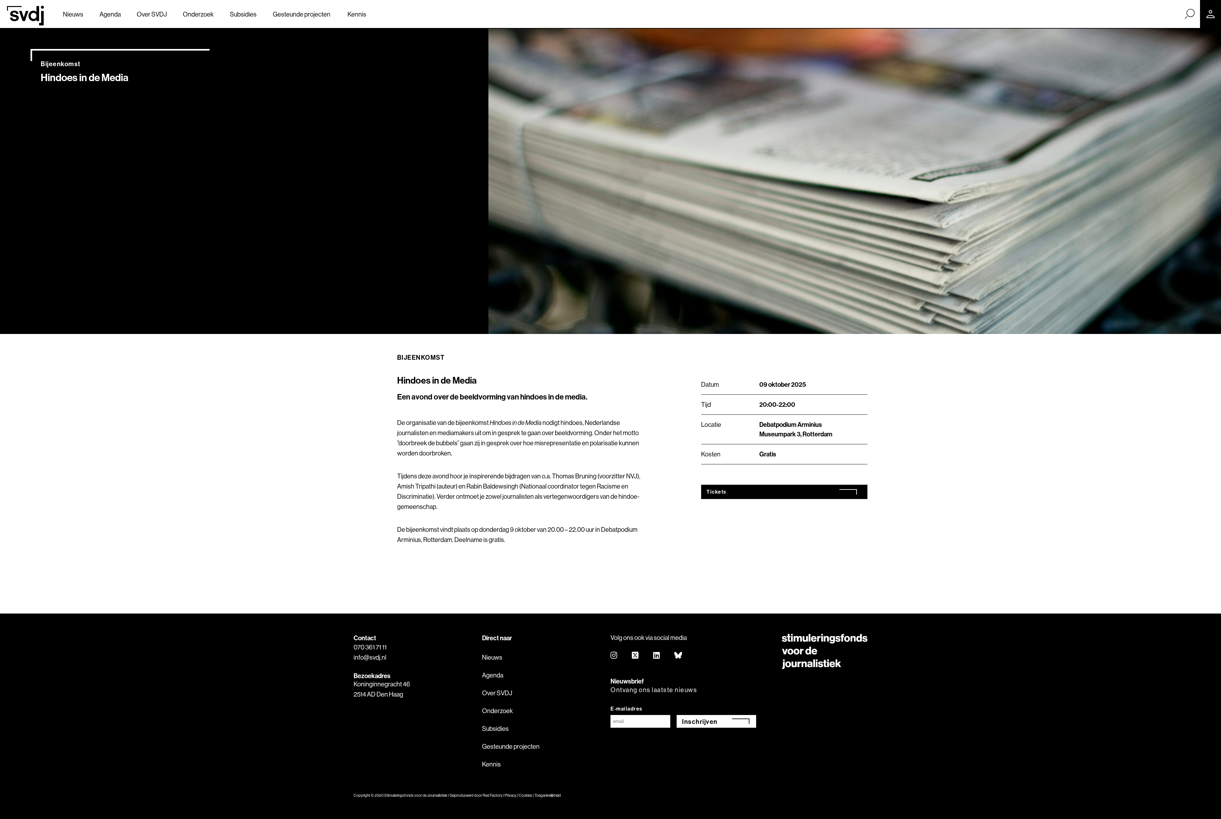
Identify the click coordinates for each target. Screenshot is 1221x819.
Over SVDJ (152, 14)
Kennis (357, 14)
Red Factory (492, 795)
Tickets (717, 492)
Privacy (510, 795)
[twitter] (635, 656)
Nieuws (73, 14)
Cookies (525, 795)
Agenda (110, 14)
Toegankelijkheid (548, 795)
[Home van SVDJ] (25, 15)
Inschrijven (700, 721)
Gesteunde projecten (301, 14)
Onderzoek (198, 14)
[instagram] (614, 656)
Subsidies (243, 14)
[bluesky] (678, 656)
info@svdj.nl (370, 657)
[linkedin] (656, 656)
